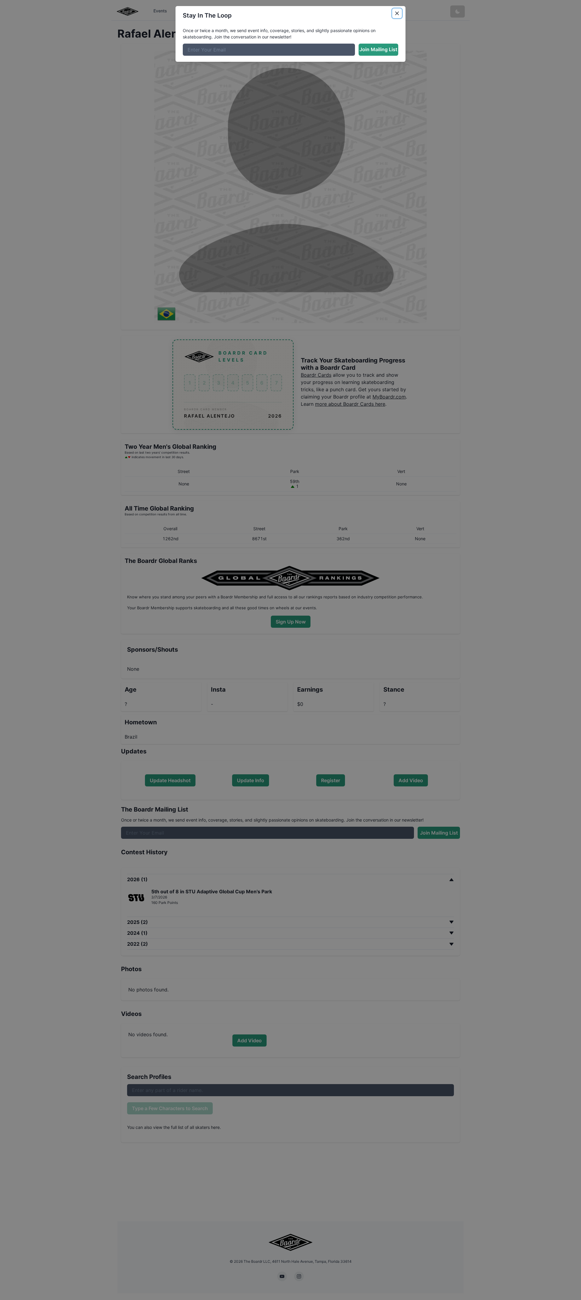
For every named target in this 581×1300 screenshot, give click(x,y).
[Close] (397, 13)
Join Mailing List (378, 49)
